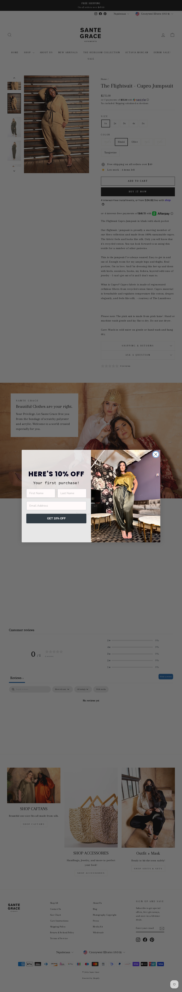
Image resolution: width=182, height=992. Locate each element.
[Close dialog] (156, 454)
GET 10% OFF (56, 518)
